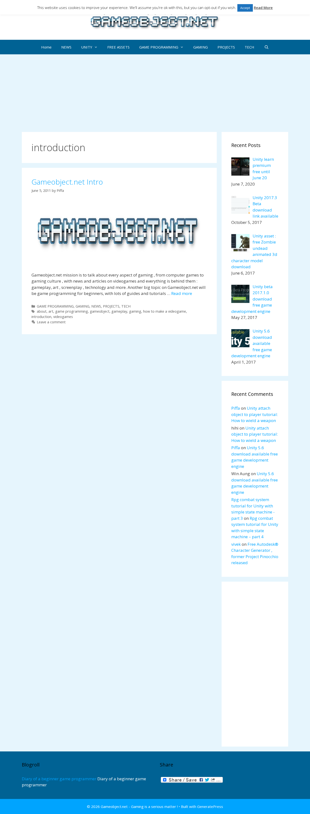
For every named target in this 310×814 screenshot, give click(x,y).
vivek (236, 544)
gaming (135, 311)
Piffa (235, 408)
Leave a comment (51, 322)
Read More (263, 7)
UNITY (86, 47)
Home (46, 47)
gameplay (119, 311)
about (41, 311)
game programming (71, 311)
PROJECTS (226, 47)
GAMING (200, 47)
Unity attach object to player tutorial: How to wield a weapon (254, 414)
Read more (181, 293)
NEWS (66, 47)
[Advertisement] (155, 91)
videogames (63, 316)
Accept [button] (245, 8)
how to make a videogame (164, 311)
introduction (41, 316)
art (50, 311)
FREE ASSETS (118, 47)
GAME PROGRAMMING (158, 47)
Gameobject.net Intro (67, 182)
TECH (249, 47)
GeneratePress (210, 806)
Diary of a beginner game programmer (59, 778)
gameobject (99, 311)
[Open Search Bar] (266, 47)
